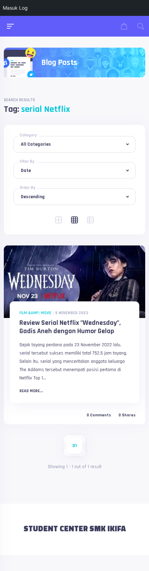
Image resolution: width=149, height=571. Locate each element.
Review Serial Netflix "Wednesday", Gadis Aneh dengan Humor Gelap (70, 327)
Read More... (31, 391)
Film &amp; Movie (35, 313)
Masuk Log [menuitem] (15, 8)
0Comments (99, 415)
